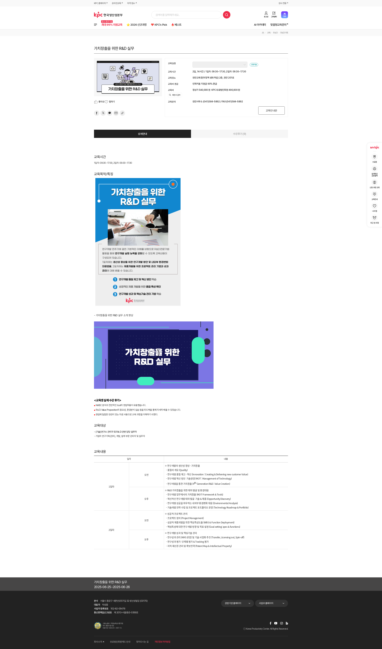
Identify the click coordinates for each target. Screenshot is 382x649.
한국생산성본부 (108, 15)
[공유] (122, 113)
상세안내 (142, 133)
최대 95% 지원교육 (111, 24)
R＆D (275, 32)
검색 (226, 15)
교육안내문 (271, 110)
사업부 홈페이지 (266, 603)
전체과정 (95, 24)
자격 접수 (131, 3)
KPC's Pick (161, 24)
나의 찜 (374, 211)
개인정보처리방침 (162, 642)
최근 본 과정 (374, 223)
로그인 (266, 17)
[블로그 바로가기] (287, 623)
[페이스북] (96, 113)
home (263, 32)
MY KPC (374, 147)
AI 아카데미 (260, 24)
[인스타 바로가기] (281, 623)
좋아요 (101, 101)
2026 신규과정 (138, 24)
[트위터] (103, 113)
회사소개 (98, 642)
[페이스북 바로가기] (270, 623)
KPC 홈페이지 (100, 3)
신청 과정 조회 (374, 187)
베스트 (178, 24)
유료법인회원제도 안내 (120, 642)
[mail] (116, 113)
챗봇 (284, 14)
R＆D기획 (284, 32)
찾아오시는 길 (142, 642)
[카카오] (109, 113)
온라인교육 (116, 3)
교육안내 (375, 199)
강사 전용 (282, 3)
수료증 (374, 162)
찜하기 (112, 101)
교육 (269, 32)
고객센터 (274, 17)
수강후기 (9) (239, 133)
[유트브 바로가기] (275, 623)
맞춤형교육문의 (278, 24)
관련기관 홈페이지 (233, 603)
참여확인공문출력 (375, 175)
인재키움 (254, 65)
